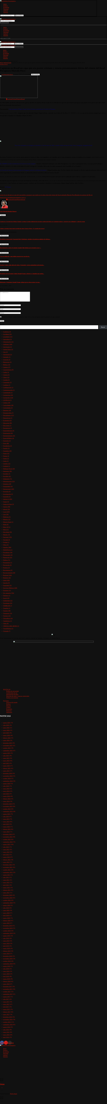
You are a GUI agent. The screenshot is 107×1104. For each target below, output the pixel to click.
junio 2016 (6, 1032)
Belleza (6, 364)
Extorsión (7, 441)
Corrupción (8, 397)
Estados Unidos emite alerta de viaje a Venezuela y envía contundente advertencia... (22, 265)
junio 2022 (6, 849)
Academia (7, 332)
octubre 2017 (7, 991)
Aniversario (7, 347)
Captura (6, 367)
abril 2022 (6, 854)
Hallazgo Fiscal (9, 469)
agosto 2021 (6, 875)
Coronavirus (8, 395)
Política (5, 6)
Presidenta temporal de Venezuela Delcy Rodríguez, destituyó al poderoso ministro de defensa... (25, 239)
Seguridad (7, 585)
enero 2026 (6, 740)
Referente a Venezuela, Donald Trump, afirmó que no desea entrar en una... (20, 282)
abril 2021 (6, 885)
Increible (7, 476)
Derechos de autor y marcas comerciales (17, 696)
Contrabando (7, 392)
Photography (7, 555)
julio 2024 (6, 786)
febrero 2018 (6, 981)
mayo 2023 (6, 821)
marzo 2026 (6, 735)
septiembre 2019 (8, 933)
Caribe (6, 372)
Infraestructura (9, 481)
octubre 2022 (7, 839)
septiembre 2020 (8, 903)
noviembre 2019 (7, 928)
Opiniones (9, 712)
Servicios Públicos (10, 588)
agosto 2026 (6, 722)
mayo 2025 (6, 760)
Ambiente (7, 344)
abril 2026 (6, 733)
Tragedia (6, 608)
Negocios (9, 710)
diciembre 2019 (7, 925)
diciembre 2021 (7, 864)
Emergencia (7, 428)
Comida (6, 380)
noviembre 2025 (7, 745)
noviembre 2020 (7, 898)
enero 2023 (6, 832)
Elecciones (7, 425)
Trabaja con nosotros (12, 697)
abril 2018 (6, 976)
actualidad (7, 337)
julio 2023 (6, 816)
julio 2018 (6, 969)
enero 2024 (6, 801)
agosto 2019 (6, 936)
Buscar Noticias (19, 15)
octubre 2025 (7, 748)
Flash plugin (13, 1094)
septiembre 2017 (8, 994)
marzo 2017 (6, 1009)
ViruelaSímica (8, 628)
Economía (6, 7)
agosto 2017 (6, 996)
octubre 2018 (7, 961)
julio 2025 (6, 755)
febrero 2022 (6, 859)
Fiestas (6, 456)
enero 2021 (6, 892)
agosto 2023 (6, 814)
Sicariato (7, 590)
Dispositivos (7, 418)
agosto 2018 (6, 966)
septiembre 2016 (8, 1024)
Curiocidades (8, 405)
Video (6, 623)
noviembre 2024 (7, 776)
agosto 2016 (6, 1027)
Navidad (6, 540)
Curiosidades (8, 408)
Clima (6, 377)
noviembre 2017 (7, 989)
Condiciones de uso (11, 693)
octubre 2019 (7, 931)
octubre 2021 (7, 870)
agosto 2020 (6, 905)
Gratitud (6, 466)
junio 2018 (6, 971)
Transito (6, 611)
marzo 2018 (6, 979)
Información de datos (12, 694)
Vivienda (6, 631)
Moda (5, 524)
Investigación (8, 494)
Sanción (6, 583)
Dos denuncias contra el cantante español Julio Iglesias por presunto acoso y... (20, 247)
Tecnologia (7, 603)
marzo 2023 (6, 826)
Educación (7, 423)
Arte (5, 352)
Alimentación (8, 342)
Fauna (6, 453)
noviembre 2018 (7, 958)
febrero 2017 (6, 1012)
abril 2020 (6, 915)
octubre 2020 (7, 900)
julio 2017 (6, 999)
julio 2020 (6, 908)
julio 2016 (6, 1029)
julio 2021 (6, 877)
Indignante (7, 479)
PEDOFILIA (7, 550)
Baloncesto (7, 362)
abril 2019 (6, 946)
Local (6, 512)
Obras (6, 545)
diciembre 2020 (7, 895)
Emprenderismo (8, 430)
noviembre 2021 (7, 867)
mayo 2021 (6, 882)
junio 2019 (6, 941)
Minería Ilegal (8, 522)
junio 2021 (6, 880)
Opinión (5, 12)
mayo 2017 (6, 1004)
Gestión (6, 463)
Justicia (6, 507)
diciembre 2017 (7, 986)
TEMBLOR (7, 606)
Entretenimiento (9, 436)
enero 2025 (6, 771)
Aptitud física (8, 349)
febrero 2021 (6, 890)
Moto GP (6, 527)
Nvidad (6, 542)
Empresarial (8, 433)
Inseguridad (8, 486)
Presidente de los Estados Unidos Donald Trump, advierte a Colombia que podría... (22, 273)
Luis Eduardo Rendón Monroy (7, 74)
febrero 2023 (6, 829)
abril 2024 (6, 794)
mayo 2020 (6, 913)
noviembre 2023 (7, 806)
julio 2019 (6, 938)
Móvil (6, 529)
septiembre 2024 (8, 781)
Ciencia (6, 375)
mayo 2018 (6, 974)
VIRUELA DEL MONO (11, 626)
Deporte (8, 705)
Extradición (7, 446)
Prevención (7, 565)
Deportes (7, 410)
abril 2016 (6, 1037)
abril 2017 (6, 1007)
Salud (6, 580)
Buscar (2, 324)
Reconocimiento (9, 573)
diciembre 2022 (7, 834)
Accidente (7, 334)
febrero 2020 (6, 920)
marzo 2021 (6, 887)
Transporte (7, 613)
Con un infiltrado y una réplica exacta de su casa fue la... (15, 256)
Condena (6, 385)
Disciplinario (8, 415)
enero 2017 (6, 1014)
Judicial (5, 10)
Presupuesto (7, 562)
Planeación (7, 557)
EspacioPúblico (8, 438)
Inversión (6, 491)
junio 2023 (6, 819)
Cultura (6, 402)
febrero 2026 (6, 738)
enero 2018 (6, 984)
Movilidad (7, 532)
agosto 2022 (6, 844)
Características (8, 370)
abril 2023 (6, 824)
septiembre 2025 (8, 750)
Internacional (7, 62)
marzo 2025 (6, 766)
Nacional (5, 9)
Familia (6, 448)
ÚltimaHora (8, 618)
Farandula (7, 451)
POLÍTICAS (6, 689)
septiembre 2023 (8, 811)
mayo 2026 (6, 730)
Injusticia (7, 484)
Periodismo (7, 552)
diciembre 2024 (7, 773)
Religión (7, 578)
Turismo (7, 616)
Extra (6, 443)
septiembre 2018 (8, 963)
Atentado (6, 357)
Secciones (6, 701)
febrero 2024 (6, 799)
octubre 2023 (7, 809)
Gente (6, 461)
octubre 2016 (7, 1022)
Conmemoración (9, 390)
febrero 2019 (6, 951)
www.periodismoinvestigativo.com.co (15, 197)
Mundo (6, 534)
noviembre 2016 (7, 1019)
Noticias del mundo (11, 702)
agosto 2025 (6, 753)
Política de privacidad (12, 691)
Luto (6, 514)
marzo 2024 (6, 796)
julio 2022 (6, 847)
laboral (6, 509)
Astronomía (7, 354)
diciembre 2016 (7, 1017)
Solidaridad (7, 600)
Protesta (6, 567)
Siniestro (6, 595)
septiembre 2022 (8, 842)
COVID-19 (7, 400)
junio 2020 (6, 910)
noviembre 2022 (7, 837)
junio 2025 (6, 758)
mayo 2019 (6, 943)
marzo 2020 (6, 918)
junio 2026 (6, 727)
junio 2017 (6, 1002)
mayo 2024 (6, 791)
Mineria (6, 519)
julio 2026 (6, 725)
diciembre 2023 (7, 804)
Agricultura (7, 339)
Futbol (6, 458)
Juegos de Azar (8, 504)
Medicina (6, 517)
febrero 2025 (6, 768)
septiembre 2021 (8, 872)
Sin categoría (8, 593)
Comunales (7, 382)
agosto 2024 (6, 783)
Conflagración (8, 387)
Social (6, 598)
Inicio (5, 4)
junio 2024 (6, 788)
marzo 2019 (6, 948)
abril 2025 (6, 763)
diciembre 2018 (7, 956)
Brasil (76, 195)
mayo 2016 (6, 1035)
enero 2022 (6, 862)
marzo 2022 (6, 857)
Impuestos (7, 471)
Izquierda (6, 496)
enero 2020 (6, 923)
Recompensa (7, 570)
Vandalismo (7, 621)
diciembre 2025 (7, 743)
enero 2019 (6, 953)
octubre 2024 (7, 778)
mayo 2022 (6, 852)
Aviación (6, 359)
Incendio (6, 474)
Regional (7, 575)
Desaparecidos (8, 413)
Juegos (6, 501)
